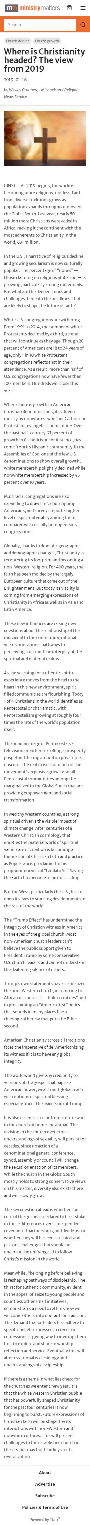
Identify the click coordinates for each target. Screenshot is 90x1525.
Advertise (45, 1484)
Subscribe (45, 1495)
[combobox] (40, 25)
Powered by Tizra (45, 1519)
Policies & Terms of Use (45, 1507)
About (45, 1472)
